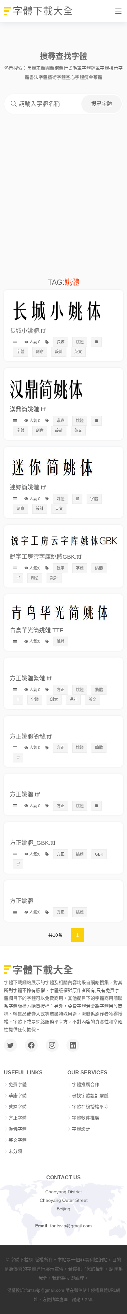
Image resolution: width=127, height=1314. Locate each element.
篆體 (97, 77)
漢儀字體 (17, 1129)
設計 (59, 352)
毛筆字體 (82, 68)
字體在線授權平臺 (90, 1106)
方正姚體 (21, 901)
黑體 (31, 68)
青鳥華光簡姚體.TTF (36, 630)
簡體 (99, 747)
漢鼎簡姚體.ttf (28, 409)
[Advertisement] (63, 211)
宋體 (40, 68)
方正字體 (17, 1118)
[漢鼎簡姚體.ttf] (63, 377)
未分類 (15, 1151)
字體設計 (81, 1129)
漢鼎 (60, 420)
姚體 (80, 342)
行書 (68, 68)
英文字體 (17, 1140)
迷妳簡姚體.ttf (28, 487)
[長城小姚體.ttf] (63, 298)
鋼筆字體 (100, 68)
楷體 (59, 68)
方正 (60, 690)
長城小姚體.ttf (28, 331)
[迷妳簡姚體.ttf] (52, 455)
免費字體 (17, 1084)
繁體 (99, 690)
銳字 (60, 568)
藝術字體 (57, 77)
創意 (40, 352)
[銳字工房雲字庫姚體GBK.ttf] (63, 534)
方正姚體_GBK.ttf (32, 843)
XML (89, 1299)
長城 (60, 342)
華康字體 (17, 1095)
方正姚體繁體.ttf (30, 678)
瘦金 (88, 77)
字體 (20, 352)
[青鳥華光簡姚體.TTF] (60, 603)
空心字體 (75, 77)
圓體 (49, 68)
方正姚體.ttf (25, 794)
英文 (78, 352)
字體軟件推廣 (85, 1118)
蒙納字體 (17, 1106)
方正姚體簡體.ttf (30, 736)
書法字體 (38, 77)
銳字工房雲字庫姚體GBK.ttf (45, 557)
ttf (96, 342)
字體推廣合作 (85, 1084)
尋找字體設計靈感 (90, 1095)
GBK (99, 854)
